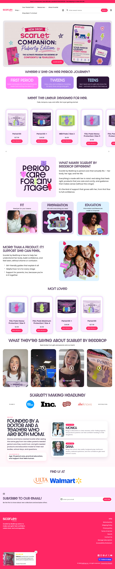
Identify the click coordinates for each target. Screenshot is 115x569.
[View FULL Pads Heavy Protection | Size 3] (92, 120)
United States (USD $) (11, 565)
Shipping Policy (107, 525)
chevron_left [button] (6, 151)
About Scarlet (53, 7)
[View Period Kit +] (42, 120)
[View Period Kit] (17, 120)
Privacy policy (107, 528)
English (6, 562)
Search (104, 10)
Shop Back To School (30, 13)
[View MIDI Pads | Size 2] (67, 120)
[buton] (6, 562)
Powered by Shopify (106, 563)
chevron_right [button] (109, 151)
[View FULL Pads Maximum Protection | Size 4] (42, 307)
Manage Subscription (105, 540)
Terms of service (106, 531)
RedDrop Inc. (85, 563)
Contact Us (108, 537)
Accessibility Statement (104, 543)
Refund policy (107, 522)
